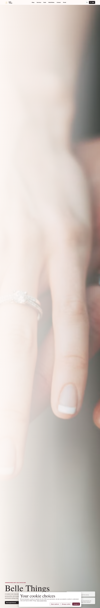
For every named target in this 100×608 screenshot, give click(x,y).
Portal (64, 2)
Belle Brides (51, 2)
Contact (59, 2)
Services (39, 2)
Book (45, 2)
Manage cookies (66, 604)
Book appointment (11, 602)
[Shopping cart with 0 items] (86, 2)
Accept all (76, 604)
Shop (33, 2)
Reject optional (55, 604)
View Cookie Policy (42, 600)
